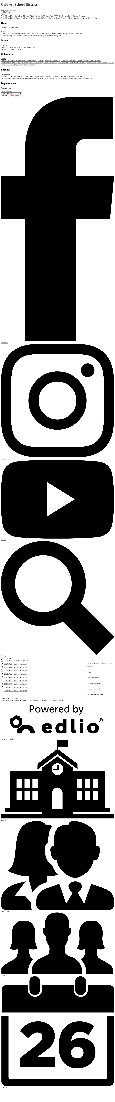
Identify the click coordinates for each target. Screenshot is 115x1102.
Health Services (69, 76)
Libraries (41, 61)
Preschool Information (52, 61)
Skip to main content (8, 10)
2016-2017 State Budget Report (15, 691)
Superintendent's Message (20, 16)
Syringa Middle (22, 36)
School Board (6, 16)
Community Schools (27, 63)
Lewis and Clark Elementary (40, 34)
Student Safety (76, 78)
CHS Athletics (6, 78)
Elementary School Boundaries (46, 63)
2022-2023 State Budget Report (15, 671)
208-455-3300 (38, 700)
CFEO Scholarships (61, 16)
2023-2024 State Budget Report (15, 667)
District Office (35, 16)
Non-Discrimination (50, 700)
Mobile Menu (6, 12)
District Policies (29, 18)
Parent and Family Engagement (12, 65)
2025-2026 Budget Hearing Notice (16, 660)
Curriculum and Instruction (60, 78)
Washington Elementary (58, 34)
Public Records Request (76, 16)
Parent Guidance (29, 65)
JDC (60, 36)
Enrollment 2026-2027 (66, 63)
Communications (19, 76)
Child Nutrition (30, 76)
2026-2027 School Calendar (11, 49)
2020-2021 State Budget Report (15, 677)
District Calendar (7, 47)
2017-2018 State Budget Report (15, 687)
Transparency (80, 76)
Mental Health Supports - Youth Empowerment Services (94, 63)
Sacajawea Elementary (36, 36)
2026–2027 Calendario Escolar (24, 47)
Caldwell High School (9, 34)
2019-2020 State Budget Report (15, 681)
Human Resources (31, 78)
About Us (39, 18)
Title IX (60, 700)
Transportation (87, 78)
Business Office (6, 76)
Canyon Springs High (8, 36)
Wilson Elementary (51, 36)
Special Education (44, 78)
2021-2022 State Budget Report (15, 674)
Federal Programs (18, 78)
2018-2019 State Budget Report (15, 684)
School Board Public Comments (12, 18)
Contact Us (65, 18)
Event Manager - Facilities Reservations (83, 18)
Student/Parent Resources (92, 61)
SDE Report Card (46, 16)
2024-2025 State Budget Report (15, 664)
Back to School (6, 61)
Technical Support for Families (72, 61)
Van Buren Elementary (76, 34)
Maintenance (40, 76)
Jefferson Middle (23, 34)
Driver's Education (30, 61)
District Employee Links (51, 18)
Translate (17, 96)
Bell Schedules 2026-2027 (10, 63)
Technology (50, 76)
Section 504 (59, 76)
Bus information (18, 61)
